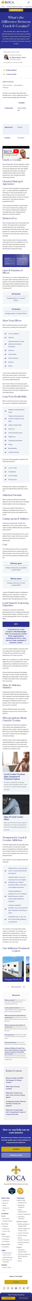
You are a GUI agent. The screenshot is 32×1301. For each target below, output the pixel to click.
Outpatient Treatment (21, 1217)
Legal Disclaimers (8, 1257)
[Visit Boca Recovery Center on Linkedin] (12, 1288)
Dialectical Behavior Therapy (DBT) (23, 1225)
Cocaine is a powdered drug (11, 93)
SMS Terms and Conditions (7, 1261)
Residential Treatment (21, 1206)
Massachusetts (5, 1244)
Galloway (5, 1226)
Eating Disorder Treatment (24, 1239)
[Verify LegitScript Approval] (12, 1194)
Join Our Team (7, 1267)
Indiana (3, 1234)
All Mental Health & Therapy (23, 1243)
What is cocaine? (10, 1000)
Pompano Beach (7, 1221)
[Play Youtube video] (16, 151)
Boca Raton (6, 1218)
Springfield (6, 1247)
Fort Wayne (6, 1241)
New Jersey (4, 1224)
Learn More (6, 789)
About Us (5, 1203)
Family (20, 1261)
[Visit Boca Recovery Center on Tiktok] (27, 1288)
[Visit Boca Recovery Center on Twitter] (24, 1288)
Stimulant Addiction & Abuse (15, 6)
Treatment (5, 87)
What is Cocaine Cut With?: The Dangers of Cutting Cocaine (15, 1080)
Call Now (16, 1149)
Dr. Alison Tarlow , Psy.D (17, 57)
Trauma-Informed (23, 1233)
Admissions (6, 1200)
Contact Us (6, 1208)
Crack (13, 95)
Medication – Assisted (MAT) (22, 1251)
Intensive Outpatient (24, 1214)
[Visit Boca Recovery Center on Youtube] (16, 1288)
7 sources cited (11, 74)
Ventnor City (6, 1231)
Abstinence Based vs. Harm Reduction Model (24, 1256)
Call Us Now (8, 1298)
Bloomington (6, 1236)
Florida (3, 1216)
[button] (8, 987)
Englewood (6, 1229)
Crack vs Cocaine (7, 85)
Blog (4, 1210)
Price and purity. (9, 1034)
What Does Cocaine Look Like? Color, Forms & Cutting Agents (15, 1095)
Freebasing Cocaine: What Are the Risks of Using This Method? (16, 1104)
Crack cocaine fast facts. (12, 1007)
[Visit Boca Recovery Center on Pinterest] (20, 1288)
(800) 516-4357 (16, 10)
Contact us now (16, 1155)
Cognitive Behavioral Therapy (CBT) (24, 1229)
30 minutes (20, 138)
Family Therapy (22, 1235)
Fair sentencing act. (10, 1042)
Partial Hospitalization (22, 1211)
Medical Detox (22, 1203)
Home (3, 6)
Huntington (6, 1239)
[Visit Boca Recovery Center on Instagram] (8, 1288)
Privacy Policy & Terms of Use (7, 1254)
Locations (4, 1213)
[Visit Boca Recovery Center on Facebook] (4, 1288)
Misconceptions (18, 85)
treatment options (11, 859)
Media (4, 1205)
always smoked (22, 240)
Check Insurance (23, 1298)
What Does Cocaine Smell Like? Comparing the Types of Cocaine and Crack (16, 1112)
